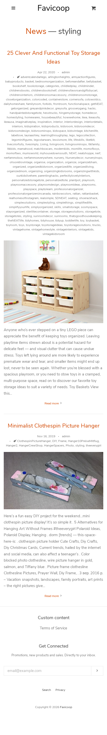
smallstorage (70, 207)
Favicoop (66, 707)
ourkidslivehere (26, 176)
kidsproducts (50, 126)
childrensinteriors (21, 95)
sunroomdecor (43, 216)
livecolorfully (15, 144)
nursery (59, 158)
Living (44, 144)
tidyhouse (47, 220)
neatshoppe (86, 153)
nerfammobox (13, 158)
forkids (47, 104)
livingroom (57, 144)
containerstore (58, 99)
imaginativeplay (25, 122)
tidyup (59, 220)
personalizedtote (57, 180)
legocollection (85, 135)
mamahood (24, 149)
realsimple (47, 198)
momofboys (91, 149)
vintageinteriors (66, 229)
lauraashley (31, 135)
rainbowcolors (61, 194)
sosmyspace (89, 207)
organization (55, 162)
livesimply (32, 144)
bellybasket (93, 81)
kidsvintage (75, 131)
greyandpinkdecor (42, 108)
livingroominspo (76, 144)
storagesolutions (72, 212)
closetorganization (18, 99)
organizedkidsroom (40, 167)
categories (52, 86)
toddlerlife (72, 220)
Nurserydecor (74, 158)
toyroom (11, 225)
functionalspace (78, 104)
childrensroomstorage (82, 95)
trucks (96, 225)
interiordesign (73, 122)
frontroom (60, 104)
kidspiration (32, 126)
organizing (35, 171)
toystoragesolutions (77, 225)
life (70, 140)
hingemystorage (69, 113)
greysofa (61, 108)
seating (73, 198)
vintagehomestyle (43, 229)
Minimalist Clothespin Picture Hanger (54, 426)
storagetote (92, 212)
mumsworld (30, 153)
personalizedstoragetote (28, 180)
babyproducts (14, 81)
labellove (17, 135)
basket (29, 81)
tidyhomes (32, 220)
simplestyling (46, 203)
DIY (54, 441)
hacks (92, 108)
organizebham (87, 162)
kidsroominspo (41, 131)
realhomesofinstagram (24, 198)
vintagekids (86, 229)
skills (57, 207)
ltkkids (11, 149)
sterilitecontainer (37, 212)
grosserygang (77, 108)
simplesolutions (25, 203)
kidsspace (59, 131)
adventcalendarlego (34, 77)
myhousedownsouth (53, 153)
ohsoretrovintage (21, 162)
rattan (76, 194)
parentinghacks (48, 176)
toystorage (33, 225)
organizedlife (63, 167)
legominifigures (22, 140)
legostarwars (42, 140)
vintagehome (21, 229)
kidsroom (66, 126)
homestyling (15, 117)
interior (58, 122)
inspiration (45, 122)
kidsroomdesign (19, 131)
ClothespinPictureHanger (34, 441)
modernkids (62, 149)
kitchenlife (91, 131)
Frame (62, 441)
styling (27, 216)
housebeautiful (51, 117)
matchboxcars (43, 149)
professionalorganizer (68, 189)
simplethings (64, 203)
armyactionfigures (83, 77)
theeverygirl (93, 445)
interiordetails (93, 122)
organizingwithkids (86, 171)
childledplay (69, 86)
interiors (17, 126)
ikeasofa (94, 117)
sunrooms (61, 216)
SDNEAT (60, 198)
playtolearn (45, 189)
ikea (84, 117)
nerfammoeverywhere (38, 158)
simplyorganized (42, 207)
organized (19, 167)
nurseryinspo (93, 158)
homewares (32, 117)
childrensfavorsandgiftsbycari (77, 90)
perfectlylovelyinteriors (75, 176)
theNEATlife (16, 220)
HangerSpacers (54, 445)
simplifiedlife (83, 203)
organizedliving (83, 167)
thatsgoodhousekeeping (85, 216)
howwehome (71, 117)
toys (21, 225)
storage (55, 212)
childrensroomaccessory (50, 95)
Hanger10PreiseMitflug (83, 441)
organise (39, 162)
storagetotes (13, 216)
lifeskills (79, 140)
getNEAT (97, 104)
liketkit (90, 140)
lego (72, 135)
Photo (70, 445)
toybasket (92, 220)
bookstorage (35, 86)
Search (46, 690)
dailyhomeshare (14, 104)
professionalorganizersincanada (29, 194)
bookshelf (19, 86)
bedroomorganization (49, 81)
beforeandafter (75, 81)
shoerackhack (88, 198)
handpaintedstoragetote (26, 113)
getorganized (19, 108)
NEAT (72, 153)
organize (70, 162)
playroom (88, 180)
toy (82, 220)
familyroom (33, 104)
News (36, 31)
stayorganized (15, 212)
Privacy (60, 690)
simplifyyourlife (19, 207)
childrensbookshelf (43, 90)
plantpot (74, 180)
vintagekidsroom (54, 234)
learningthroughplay (54, 135)
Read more (52, 403)
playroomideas (70, 185)
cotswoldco (93, 99)
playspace (30, 189)
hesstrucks (50, 113)
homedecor (89, 113)
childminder (86, 86)
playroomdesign (48, 185)
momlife (76, 149)
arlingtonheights (59, 77)
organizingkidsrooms (58, 171)
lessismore (60, 140)
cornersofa (76, 99)
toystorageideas (52, 225)
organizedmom (17, 171)
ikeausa (9, 122)
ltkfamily (94, 144)
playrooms (89, 185)
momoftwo (13, 153)
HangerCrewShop (31, 445)
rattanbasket (90, 194)
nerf (97, 153)
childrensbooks (19, 90)
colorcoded (39, 99)
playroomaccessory (23, 185)
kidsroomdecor (84, 126)
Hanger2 (11, 445)
